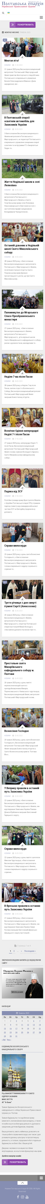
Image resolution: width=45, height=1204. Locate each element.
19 (28, 1029)
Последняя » (30, 951)
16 (11, 1029)
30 (11, 1036)
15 (5, 1029)
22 (5, 1032)
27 (34, 1032)
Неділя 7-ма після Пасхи (18, 376)
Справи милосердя (15, 545)
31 (16, 1036)
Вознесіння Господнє (16, 731)
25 (22, 1032)
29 (5, 1036)
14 (40, 1025)
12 (28, 1025)
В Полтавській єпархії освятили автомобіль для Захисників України (19, 121)
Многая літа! (11, 60)
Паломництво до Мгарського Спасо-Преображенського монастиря (21, 316)
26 (28, 1032)
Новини (7, 65)
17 (16, 1029)
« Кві (4, 1040)
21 (40, 1029)
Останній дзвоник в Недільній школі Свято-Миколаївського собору (21, 249)
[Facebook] (18, 1197)
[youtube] (27, 1197)
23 (11, 1032)
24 (16, 1032)
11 (22, 1025)
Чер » (9, 1040)
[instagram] (22, 1197)
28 (40, 1032)
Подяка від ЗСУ (13, 491)
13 (34, 1025)
